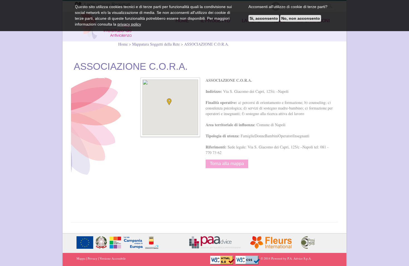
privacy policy (129, 24)
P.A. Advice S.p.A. (299, 258)
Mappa (81, 258)
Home (123, 44)
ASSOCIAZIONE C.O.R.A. (206, 44)
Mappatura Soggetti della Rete (156, 44)
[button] (170, 102)
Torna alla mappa (227, 163)
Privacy (92, 258)
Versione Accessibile (113, 258)
